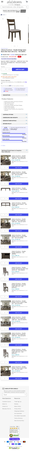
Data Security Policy (19, 420)
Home (3, 14)
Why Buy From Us (6, 408)
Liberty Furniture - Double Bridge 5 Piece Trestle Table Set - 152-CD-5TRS (19, 302)
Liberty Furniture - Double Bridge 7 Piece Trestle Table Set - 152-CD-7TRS (19, 368)
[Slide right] (17, 46)
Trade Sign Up (17, 401)
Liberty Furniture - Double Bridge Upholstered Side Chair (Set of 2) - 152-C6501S (20, 269)
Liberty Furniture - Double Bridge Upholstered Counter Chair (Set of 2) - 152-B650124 (19, 351)
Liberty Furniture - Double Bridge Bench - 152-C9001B (19, 189)
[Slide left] (11, 46)
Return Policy (17, 406)
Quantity (3, 66)
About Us (4, 404)
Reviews (16, 404)
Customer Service (6, 401)
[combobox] (14, 7)
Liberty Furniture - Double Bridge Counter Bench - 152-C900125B (19, 204)
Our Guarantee (18, 413)
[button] (26, 1)
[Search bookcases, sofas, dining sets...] (26, 7)
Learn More (13, 58)
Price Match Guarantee (20, 415)
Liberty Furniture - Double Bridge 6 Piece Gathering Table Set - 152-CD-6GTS (19, 157)
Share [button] (3, 145)
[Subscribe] (25, 394)
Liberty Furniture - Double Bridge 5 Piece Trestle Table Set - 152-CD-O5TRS (19, 236)
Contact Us (5, 406)
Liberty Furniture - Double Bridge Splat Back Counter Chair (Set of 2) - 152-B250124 (19, 285)
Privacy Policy (17, 408)
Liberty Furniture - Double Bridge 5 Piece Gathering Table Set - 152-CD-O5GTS (19, 318)
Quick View (19, 164)
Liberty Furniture (4, 48)
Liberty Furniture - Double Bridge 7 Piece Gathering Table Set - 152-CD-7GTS (19, 220)
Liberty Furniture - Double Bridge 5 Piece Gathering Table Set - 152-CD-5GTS (19, 334)
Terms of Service (18, 418)
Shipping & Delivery (19, 411)
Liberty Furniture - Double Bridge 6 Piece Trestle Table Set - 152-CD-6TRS (19, 173)
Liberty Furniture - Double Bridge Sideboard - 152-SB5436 (19, 253)
